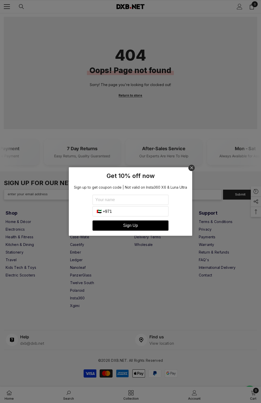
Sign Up (130, 225)
